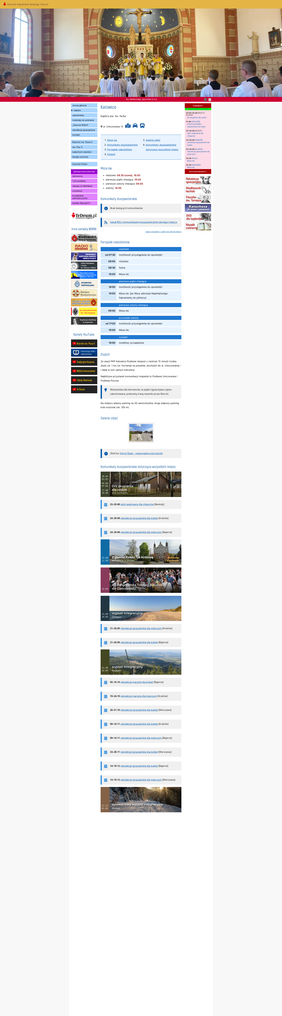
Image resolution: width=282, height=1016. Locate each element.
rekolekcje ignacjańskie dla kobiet (139, 518)
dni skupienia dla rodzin (197, 117)
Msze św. (112, 140)
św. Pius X (77, 147)
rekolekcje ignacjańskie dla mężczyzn (141, 532)
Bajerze (199, 149)
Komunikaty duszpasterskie (122, 144)
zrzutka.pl (77, 191)
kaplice (77, 110)
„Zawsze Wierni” (80, 125)
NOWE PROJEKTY (81, 203)
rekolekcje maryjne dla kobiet (136, 682)
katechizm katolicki (81, 152)
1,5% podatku (79, 181)
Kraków (199, 140)
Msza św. (191, 161)
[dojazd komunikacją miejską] (141, 126)
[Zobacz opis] (141, 498)
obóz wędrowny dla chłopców (137, 504)
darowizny (77, 176)
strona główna (79, 105)
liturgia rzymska (80, 157)
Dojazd (111, 154)
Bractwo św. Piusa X (82, 142)
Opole (195, 158)
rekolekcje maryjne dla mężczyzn (138, 696)
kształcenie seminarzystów (80, 196)
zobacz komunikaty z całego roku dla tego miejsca (163, 232)
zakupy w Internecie (82, 186)
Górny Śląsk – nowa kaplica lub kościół (141, 453)
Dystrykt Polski (79, 164)
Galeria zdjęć (153, 140)
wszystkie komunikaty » (198, 171)
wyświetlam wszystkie (199, 109)
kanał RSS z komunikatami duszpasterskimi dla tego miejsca (143, 222)
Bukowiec (196, 165)
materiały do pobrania (83, 120)
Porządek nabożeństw (119, 149)
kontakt (76, 135)
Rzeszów (195, 121)
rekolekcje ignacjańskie (83, 130)
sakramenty (78, 115)
